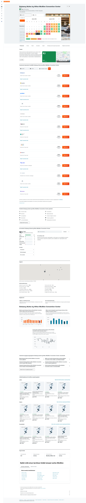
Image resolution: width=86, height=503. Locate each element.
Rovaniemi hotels (39, 479)
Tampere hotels (39, 478)
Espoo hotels (55, 478)
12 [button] (31, 29)
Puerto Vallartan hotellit (40, 475)
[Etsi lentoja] (1, 5)
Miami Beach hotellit (56, 472)
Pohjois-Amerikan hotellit (30, 499)
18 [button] (29, 31)
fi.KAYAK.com (21, 499)
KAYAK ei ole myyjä (23, 491)
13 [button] (34, 29)
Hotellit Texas (44, 499)
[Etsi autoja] (1, 9)
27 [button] (34, 33)
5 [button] (56, 24)
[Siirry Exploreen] (1, 14)
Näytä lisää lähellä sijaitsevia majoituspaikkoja (62, 379)
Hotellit (25, 499)
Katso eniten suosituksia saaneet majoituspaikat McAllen (61, 424)
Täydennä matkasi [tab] (34, 466)
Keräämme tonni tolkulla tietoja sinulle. (27, 492)
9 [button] (41, 26)
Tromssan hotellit (24, 476)
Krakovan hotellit (24, 475)
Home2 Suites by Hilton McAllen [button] (63, 392)
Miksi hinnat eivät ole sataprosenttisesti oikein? (28, 494)
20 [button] (34, 31)
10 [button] (51, 26)
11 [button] (29, 29)
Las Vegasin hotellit (40, 476)
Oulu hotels (23, 478)
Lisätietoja (61, 199)
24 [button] (51, 31)
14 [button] (36, 29)
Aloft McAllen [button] (47, 392)
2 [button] (41, 24)
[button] (2, 1)
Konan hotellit (39, 472)
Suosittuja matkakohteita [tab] (25, 466)
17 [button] (51, 29)
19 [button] (31, 31)
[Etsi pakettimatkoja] (1, 11)
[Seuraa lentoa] (1, 16)
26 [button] (31, 33)
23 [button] (41, 31)
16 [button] (41, 29)
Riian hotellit (54, 475)
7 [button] (36, 26)
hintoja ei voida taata (42, 488)
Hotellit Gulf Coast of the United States (52, 499)
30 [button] (41, 33)
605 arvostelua (26, 9)
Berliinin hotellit (24, 472)
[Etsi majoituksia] (1, 7)
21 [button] (36, 31)
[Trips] (1, 19)
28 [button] (36, 33)
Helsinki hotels (55, 476)
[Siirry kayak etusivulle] (7, 1)
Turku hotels (23, 479)
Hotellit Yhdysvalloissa (38, 499)
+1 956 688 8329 (22, 11)
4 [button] (29, 26)
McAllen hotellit (61, 499)
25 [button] (29, 33)
